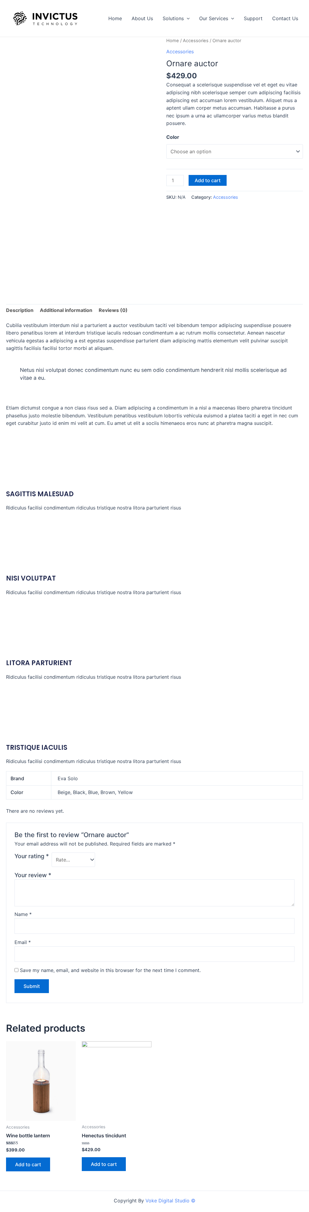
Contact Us (285, 18)
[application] (187, 18)
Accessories (196, 40)
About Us (142, 18)
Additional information (66, 310)
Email (22, 942)
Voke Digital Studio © (170, 1201)
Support (253, 18)
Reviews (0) (113, 310)
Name (23, 914)
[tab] (19, 310)
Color (172, 137)
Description (19, 310)
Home (115, 18)
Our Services (213, 18)
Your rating (31, 856)
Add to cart (208, 180)
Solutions (173, 18)
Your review (32, 875)
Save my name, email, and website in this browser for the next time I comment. (110, 970)
